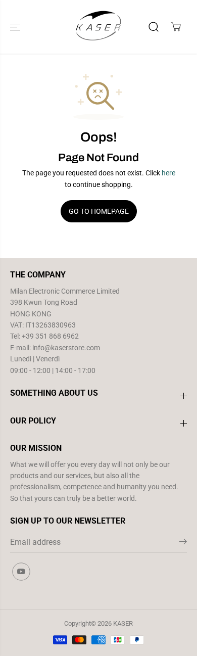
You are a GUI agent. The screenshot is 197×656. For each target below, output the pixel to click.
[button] (16, 27)
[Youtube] (21, 571)
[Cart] (176, 27)
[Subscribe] (183, 543)
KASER (123, 623)
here (168, 173)
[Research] (153, 27)
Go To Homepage (99, 211)
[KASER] (98, 27)
